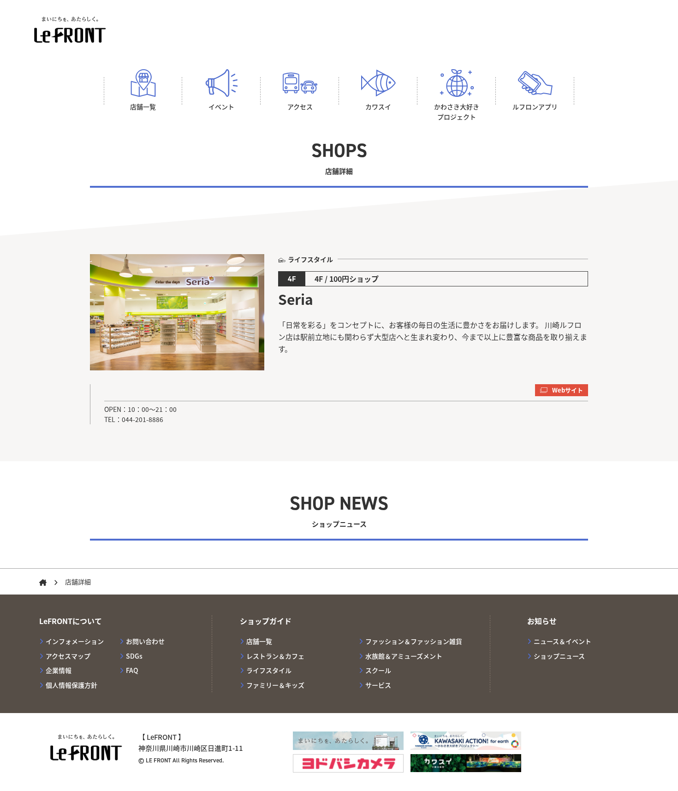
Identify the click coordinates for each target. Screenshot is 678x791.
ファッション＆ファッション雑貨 (413, 641)
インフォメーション (75, 641)
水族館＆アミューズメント (403, 655)
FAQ (132, 670)
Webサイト (567, 390)
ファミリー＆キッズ (275, 685)
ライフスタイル (268, 670)
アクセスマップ (68, 655)
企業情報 (58, 670)
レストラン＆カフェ (275, 655)
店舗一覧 (259, 641)
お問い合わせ (145, 641)
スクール (378, 670)
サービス (378, 685)
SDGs (134, 655)
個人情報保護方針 (71, 685)
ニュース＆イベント (562, 641)
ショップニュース (559, 655)
